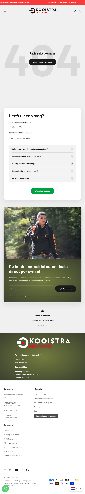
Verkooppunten (40, 394)
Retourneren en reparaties (14, 455)
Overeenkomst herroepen (46, 416)
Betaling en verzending (12, 435)
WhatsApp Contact (42, 191)
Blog (35, 411)
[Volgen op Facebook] (5, 469)
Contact (7, 430)
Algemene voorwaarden (13, 447)
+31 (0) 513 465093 (15, 127)
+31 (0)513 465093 (10, 403)
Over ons (37, 407)
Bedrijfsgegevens (10, 439)
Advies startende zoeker (43, 398)
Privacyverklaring (10, 443)
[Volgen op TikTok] (21, 469)
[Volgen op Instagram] (10, 469)
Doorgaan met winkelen (42, 62)
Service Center (9, 451)
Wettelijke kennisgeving (23, 481)
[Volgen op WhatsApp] (27, 469)
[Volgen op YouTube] (16, 469)
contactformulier (23, 138)
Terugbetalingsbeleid (29, 483)
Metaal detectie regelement (44, 403)
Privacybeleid (8, 481)
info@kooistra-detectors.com (20, 132)
